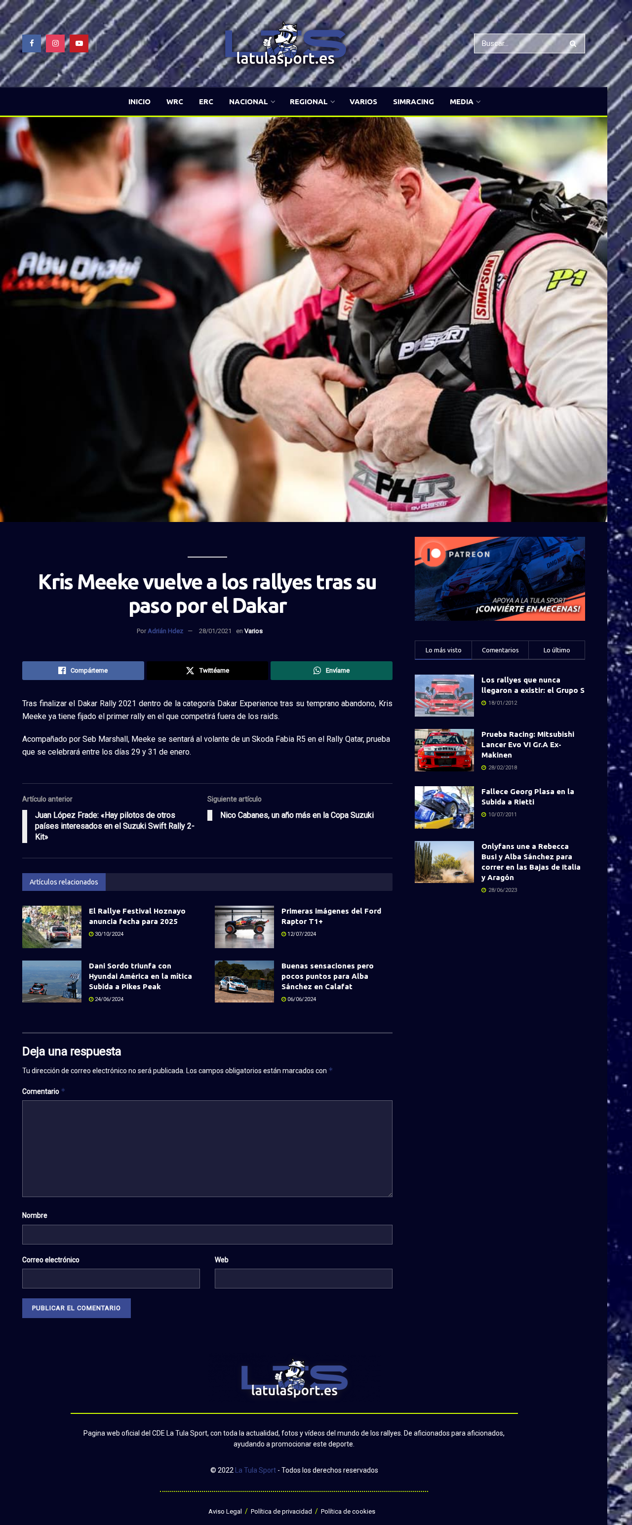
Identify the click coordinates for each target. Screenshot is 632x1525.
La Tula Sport (255, 1470)
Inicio (139, 101)
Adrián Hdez (165, 631)
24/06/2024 (108, 999)
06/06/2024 (301, 999)
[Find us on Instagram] (55, 43)
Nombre (34, 1215)
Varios (363, 101)
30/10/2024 (108, 934)
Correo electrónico (50, 1260)
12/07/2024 (301, 934)
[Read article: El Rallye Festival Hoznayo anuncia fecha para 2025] (51, 927)
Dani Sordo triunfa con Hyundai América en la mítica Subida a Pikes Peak (140, 976)
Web (222, 1260)
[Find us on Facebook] (31, 43)
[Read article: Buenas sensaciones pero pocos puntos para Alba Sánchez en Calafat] (244, 982)
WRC (174, 101)
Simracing (413, 101)
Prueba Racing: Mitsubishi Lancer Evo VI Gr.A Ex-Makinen (527, 744)
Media (462, 101)
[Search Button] (575, 43)
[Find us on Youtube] (79, 43)
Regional (309, 101)
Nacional (248, 101)
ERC (206, 101)
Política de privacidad (281, 1511)
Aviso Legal (225, 1511)
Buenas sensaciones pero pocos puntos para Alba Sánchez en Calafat (327, 976)
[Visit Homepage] (285, 43)
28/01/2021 (215, 631)
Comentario (44, 1091)
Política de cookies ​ (349, 1511)
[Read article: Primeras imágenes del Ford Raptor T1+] (244, 927)
